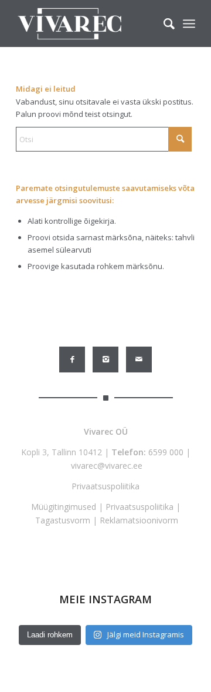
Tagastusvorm (62, 520)
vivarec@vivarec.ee (106, 465)
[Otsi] (163, 23)
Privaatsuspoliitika (105, 486)
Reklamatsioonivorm (139, 520)
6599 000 (165, 452)
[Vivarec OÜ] (87, 23)
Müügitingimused (63, 506)
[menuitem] (163, 23)
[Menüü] (189, 23)
